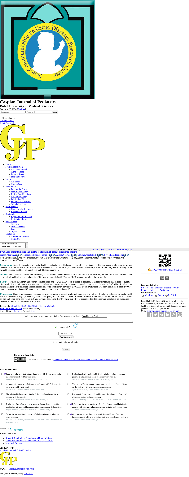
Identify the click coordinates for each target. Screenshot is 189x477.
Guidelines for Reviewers (22, 209)
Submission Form (18, 204)
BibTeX (144, 288)
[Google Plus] (173, 314)
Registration (11, 214)
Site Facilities (11, 221)
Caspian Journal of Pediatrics (21, 469)
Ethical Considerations (21, 194)
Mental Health (17, 306)
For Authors (11, 187)
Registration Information (21, 216)
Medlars (167, 288)
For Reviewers (12, 206)
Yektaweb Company (14, 443)
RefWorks (164, 290)
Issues (8, 179)
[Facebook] (149, 314)
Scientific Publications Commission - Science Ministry (29, 440)
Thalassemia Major (47, 306)
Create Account (7, 120)
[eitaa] (179, 314)
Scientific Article (24, 450)
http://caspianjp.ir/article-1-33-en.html (163, 311)
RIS (151, 288)
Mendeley (149, 295)
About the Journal (19, 169)
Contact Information (20, 236)
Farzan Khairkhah (8, 255)
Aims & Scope (17, 172)
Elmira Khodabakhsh (87, 255)
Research (18, 311)
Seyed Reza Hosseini (113, 255)
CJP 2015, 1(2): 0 (98, 249)
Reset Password (7, 123)
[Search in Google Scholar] (17, 256)
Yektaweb (28, 473)
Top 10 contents (18, 231)
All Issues (15, 182)
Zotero (161, 295)
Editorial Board (17, 174)
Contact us (10, 234)
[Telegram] (161, 314)
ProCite (176, 288)
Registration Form (19, 219)
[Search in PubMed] (21, 256)
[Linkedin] (167, 314)
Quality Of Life (31, 306)
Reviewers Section (19, 211)
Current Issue (17, 184)
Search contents (18, 226)
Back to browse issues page (120, 249)
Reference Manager (149, 290)
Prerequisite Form (19, 189)
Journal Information (14, 167)
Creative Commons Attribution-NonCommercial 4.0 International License (86, 359)
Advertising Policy (19, 196)
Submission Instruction (21, 201)
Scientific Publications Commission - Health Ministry (29, 438)
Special (34, 311)
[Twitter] (155, 314)
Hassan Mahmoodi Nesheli (35, 255)
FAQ (13, 229)
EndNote (159, 288)
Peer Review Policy (19, 191)
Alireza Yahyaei (63, 255)
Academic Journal (8, 450)
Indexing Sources (18, 177)
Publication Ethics (19, 199)
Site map (15, 224)
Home (8, 164)
